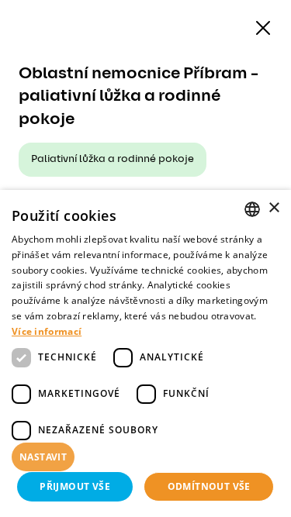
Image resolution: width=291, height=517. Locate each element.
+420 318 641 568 (93, 282)
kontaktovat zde (67, 505)
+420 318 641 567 (92, 264)
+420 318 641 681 (92, 319)
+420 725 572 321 (92, 301)
